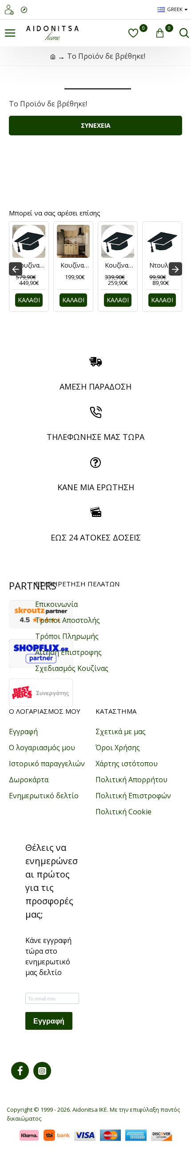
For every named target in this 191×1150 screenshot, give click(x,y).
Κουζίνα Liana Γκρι (30, 265)
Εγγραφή (48, 1021)
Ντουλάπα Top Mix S (164, 265)
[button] (15, 269)
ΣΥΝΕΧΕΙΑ (96, 125)
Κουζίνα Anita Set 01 (75, 265)
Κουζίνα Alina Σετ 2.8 (119, 265)
